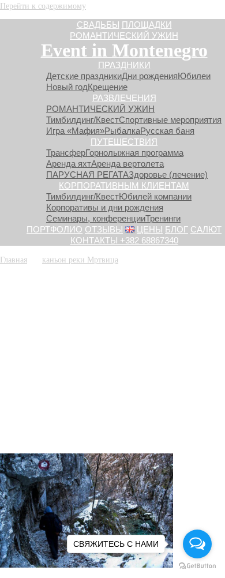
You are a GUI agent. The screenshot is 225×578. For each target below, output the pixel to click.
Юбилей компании (155, 196)
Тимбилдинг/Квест (82, 120)
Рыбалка (122, 131)
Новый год (67, 87)
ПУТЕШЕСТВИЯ (124, 142)
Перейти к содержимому (43, 5)
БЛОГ (176, 229)
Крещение (107, 87)
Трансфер (65, 152)
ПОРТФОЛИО (54, 229)
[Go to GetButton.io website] (197, 566)
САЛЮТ (206, 229)
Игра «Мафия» (75, 131)
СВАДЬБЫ (98, 24)
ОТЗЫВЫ (104, 229)
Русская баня (167, 131)
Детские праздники (84, 76)
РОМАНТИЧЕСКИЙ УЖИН (124, 35)
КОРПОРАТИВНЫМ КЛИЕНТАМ (124, 185)
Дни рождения (150, 76)
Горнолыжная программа (134, 152)
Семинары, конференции (95, 218)
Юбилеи (194, 76)
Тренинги (163, 218)
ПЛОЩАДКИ (147, 24)
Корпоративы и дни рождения (104, 207)
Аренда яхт (68, 163)
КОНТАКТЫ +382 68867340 (124, 240)
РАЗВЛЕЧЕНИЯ (124, 98)
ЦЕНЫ (150, 229)
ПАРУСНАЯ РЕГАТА (87, 174)
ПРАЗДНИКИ (124, 65)
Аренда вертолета (127, 163)
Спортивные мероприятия (170, 120)
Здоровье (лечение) (168, 174)
